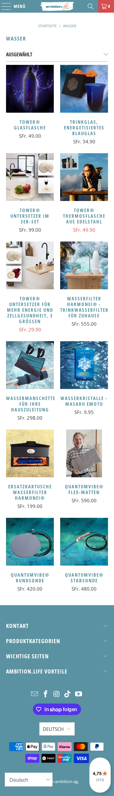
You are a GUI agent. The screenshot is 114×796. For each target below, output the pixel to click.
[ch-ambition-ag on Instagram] (56, 694)
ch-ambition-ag (63, 781)
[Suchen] (91, 6)
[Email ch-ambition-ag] (35, 694)
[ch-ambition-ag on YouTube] (79, 694)
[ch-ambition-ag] (57, 6)
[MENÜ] (3, 6)
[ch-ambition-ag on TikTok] (68, 694)
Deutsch (53, 729)
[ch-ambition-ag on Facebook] (45, 694)
